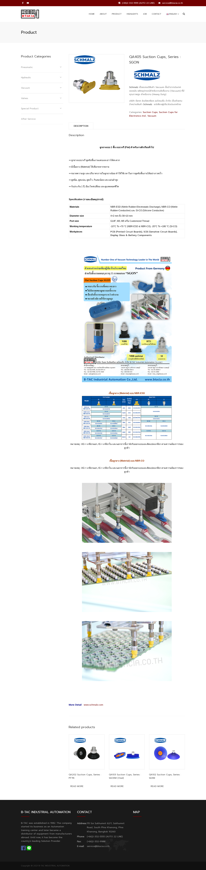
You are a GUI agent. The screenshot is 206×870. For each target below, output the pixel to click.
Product (117, 14)
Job (145, 14)
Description (81, 126)
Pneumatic (27, 67)
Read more (76, 786)
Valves (24, 98)
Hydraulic (26, 77)
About (103, 14)
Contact (156, 14)
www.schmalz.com (93, 705)
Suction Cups (150, 112)
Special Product (30, 108)
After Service (28, 119)
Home (92, 14)
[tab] (81, 125)
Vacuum (151, 116)
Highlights (132, 14)
